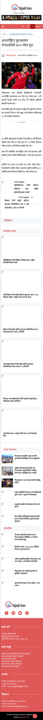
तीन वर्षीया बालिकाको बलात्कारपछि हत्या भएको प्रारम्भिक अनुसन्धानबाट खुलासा (27, 519)
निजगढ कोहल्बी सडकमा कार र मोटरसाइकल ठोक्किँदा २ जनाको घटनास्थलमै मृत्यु (26, 537)
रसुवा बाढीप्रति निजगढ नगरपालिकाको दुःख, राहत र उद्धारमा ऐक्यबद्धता (28, 493)
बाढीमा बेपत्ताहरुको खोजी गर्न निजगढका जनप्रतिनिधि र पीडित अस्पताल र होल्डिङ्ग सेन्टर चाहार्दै (26, 471)
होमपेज (4, 34)
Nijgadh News (24, 717)
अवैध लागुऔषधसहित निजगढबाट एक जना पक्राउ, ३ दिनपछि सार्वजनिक (28, 560)
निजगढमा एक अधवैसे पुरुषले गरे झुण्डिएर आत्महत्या (26, 572)
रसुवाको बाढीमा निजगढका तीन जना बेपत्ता (27, 505)
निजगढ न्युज (11, 55)
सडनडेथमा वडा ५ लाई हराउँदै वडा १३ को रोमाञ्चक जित (20, 434)
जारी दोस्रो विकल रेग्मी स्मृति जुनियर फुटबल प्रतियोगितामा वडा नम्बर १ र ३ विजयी (18, 365)
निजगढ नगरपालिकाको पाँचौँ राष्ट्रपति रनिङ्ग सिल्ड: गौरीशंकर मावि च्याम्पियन (20, 400)
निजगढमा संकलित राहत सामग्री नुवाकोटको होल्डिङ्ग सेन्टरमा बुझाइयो (27, 457)
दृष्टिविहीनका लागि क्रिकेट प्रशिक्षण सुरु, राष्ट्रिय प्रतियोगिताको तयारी (19, 261)
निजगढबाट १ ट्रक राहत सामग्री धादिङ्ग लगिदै (27, 481)
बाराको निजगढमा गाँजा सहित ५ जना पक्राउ (27, 584)
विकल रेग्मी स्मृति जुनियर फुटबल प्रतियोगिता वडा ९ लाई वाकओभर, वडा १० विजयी (20, 330)
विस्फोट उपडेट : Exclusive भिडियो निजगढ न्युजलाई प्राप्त (27, 548)
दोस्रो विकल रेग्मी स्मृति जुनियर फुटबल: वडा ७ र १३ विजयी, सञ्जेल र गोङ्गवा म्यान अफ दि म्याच (20, 296)
